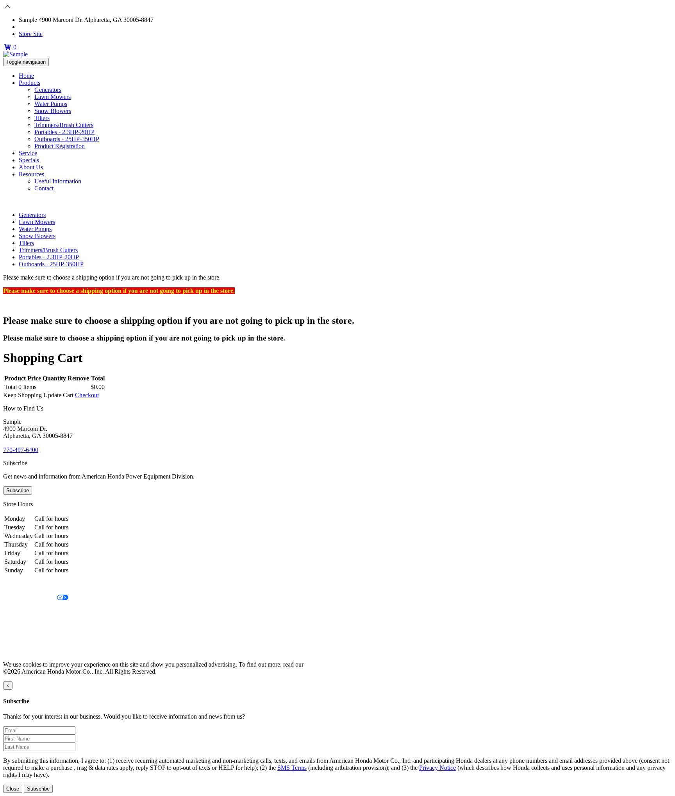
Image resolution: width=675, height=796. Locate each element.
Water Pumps (50, 103)
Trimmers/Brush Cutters (63, 125)
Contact (44, 188)
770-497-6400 (36, 26)
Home (26, 75)
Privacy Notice (21, 584)
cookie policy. (322, 664)
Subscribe (17, 490)
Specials (29, 160)
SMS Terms (17, 624)
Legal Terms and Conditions (38, 611)
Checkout (87, 395)
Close (12, 789)
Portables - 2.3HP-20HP (64, 132)
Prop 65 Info (18, 638)
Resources (31, 174)
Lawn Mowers (52, 96)
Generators (47, 89)
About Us (31, 167)
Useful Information (57, 181)
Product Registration (59, 146)
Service (28, 153)
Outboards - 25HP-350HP (66, 139)
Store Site (31, 33)
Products (29, 82)
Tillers (42, 118)
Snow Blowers (52, 111)
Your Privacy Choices (30, 598)
